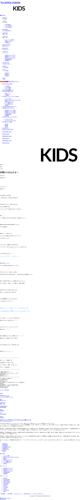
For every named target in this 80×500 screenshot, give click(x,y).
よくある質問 (8, 25)
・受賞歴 (4, 463)
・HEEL (4, 491)
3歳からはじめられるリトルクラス (12, 100)
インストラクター (9, 116)
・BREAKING (5, 483)
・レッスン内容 (6, 455)
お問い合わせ (7, 129)
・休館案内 (5, 473)
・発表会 (4, 458)
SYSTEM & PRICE (6, 446)
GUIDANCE (5, 445)
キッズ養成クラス (9, 102)
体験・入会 (7, 91)
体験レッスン (8, 41)
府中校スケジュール (9, 55)
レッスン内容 (8, 98)
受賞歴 (6, 105)
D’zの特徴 (7, 24)
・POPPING (5, 484)
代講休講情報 (8, 59)
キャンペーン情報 (9, 39)
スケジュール (8, 107)
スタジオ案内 (7, 121)
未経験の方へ (8, 90)
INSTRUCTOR (5, 449)
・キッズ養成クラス (7, 461)
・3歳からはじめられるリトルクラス (10, 457)
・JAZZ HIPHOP (6, 479)
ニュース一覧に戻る (4, 390)
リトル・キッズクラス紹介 (10, 96)
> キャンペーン (18, 493)
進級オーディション (9, 101)
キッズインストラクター (10, 120)
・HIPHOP (4, 478)
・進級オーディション (7, 459)
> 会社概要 (3, 493)
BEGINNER (5, 444)
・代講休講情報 (6, 472)
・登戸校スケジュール (7, 470)
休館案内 (7, 60)
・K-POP (4, 488)
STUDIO (4, 450)
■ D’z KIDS (2, 453)
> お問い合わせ (27, 493)
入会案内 (7, 42)
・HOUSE (4, 486)
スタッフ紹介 (8, 27)
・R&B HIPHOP (6, 480)
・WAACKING (5, 490)
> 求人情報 (10, 493)
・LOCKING (5, 487)
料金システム (9, 106)
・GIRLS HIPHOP (6, 482)
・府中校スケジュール (7, 468)
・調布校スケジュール (7, 469)
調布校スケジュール (9, 56)
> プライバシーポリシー (37, 493)
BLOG (3, 451)
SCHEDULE (5, 448)
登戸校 (6, 75)
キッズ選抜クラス (9, 104)
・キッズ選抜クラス (7, 462)
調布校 (6, 74)
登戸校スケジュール (9, 57)
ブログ (5, 128)
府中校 (6, 73)
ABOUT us (4, 443)
